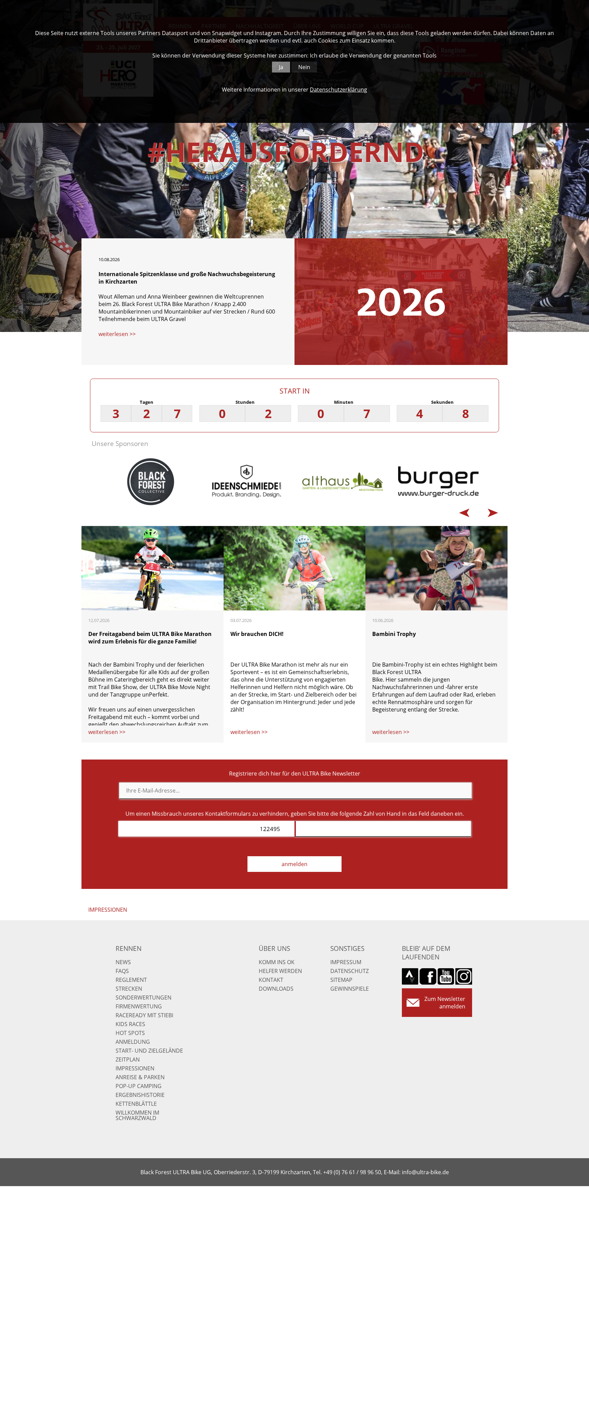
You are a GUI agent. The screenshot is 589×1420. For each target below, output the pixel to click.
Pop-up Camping (139, 1086)
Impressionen (135, 1068)
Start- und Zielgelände (149, 1050)
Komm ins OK (276, 962)
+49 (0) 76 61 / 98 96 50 (352, 1172)
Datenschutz (349, 971)
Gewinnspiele (349, 988)
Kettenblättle (136, 1103)
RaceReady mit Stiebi (144, 1015)
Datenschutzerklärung (338, 89)
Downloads (276, 988)
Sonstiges (347, 948)
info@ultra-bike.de (425, 1172)
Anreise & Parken (140, 1077)
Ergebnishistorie (140, 1095)
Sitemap (341, 980)
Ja (281, 67)
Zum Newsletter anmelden (444, 1002)
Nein (304, 67)
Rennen (128, 948)
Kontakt (271, 980)
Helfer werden (280, 971)
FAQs (122, 971)
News (123, 962)
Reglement (131, 980)
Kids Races (130, 1024)
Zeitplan (128, 1059)
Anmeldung (133, 1041)
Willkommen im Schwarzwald (137, 1115)
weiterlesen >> (117, 334)
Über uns (274, 948)
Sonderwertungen (143, 997)
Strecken (129, 988)
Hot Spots (130, 1033)
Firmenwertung (139, 1006)
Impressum (345, 962)
